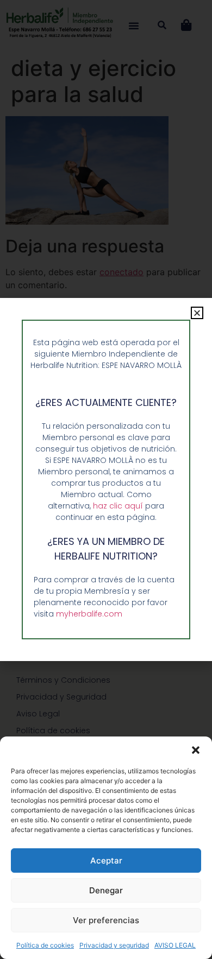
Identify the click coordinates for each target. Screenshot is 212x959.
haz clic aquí (119, 505)
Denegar (106, 890)
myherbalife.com (89, 613)
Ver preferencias (106, 920)
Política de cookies (45, 945)
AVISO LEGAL (175, 945)
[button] (195, 750)
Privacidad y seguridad (114, 945)
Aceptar (106, 860)
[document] (106, 479)
